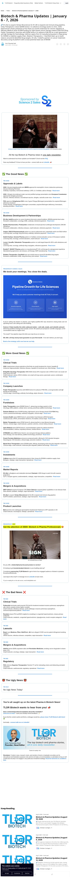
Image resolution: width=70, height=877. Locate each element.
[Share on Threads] (64, 44)
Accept (7, 873)
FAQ (46, 158)
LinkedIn (46, 162)
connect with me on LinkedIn (19, 722)
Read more (56, 190)
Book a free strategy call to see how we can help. (19, 341)
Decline (27, 873)
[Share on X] (61, 44)
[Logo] (2, 3)
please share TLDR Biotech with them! (52, 717)
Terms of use (22, 868)
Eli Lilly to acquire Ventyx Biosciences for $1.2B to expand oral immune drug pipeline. (29, 149)
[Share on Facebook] (57, 44)
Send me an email (9, 713)
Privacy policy (11, 868)
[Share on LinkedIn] (68, 44)
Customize (17, 873)
